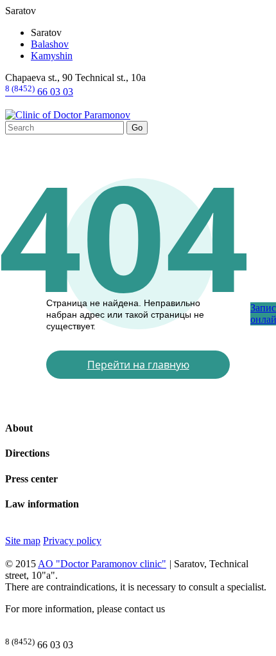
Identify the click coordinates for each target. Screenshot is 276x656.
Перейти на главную (138, 365)
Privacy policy (72, 540)
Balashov (50, 44)
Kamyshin (52, 55)
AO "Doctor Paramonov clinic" (102, 563)
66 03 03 (39, 91)
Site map (22, 540)
